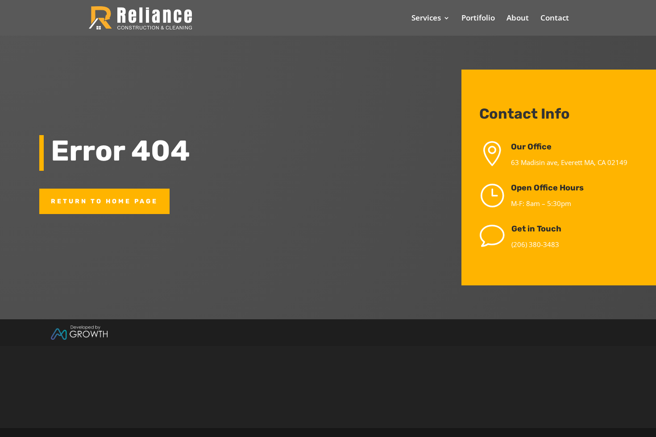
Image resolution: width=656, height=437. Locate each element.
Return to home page (104, 201)
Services (426, 19)
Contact (554, 19)
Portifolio (478, 19)
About (518, 19)
